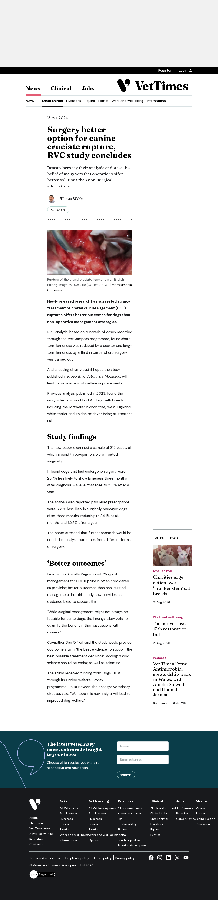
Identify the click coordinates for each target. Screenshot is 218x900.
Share (61, 210)
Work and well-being (127, 101)
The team (36, 823)
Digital (122, 835)
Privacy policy (125, 858)
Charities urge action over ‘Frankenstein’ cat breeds (171, 585)
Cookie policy (102, 858)
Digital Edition (205, 819)
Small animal (52, 101)
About (33, 818)
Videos (200, 808)
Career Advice (186, 819)
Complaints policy (76, 858)
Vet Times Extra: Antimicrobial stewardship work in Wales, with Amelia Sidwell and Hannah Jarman (172, 679)
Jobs (88, 88)
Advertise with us (41, 834)
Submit (126, 775)
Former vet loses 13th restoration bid (170, 628)
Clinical (61, 88)
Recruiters (183, 813)
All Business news (130, 808)
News (33, 88)
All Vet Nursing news (103, 808)
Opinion (94, 840)
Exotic (103, 101)
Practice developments (134, 845)
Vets (30, 101)
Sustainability (127, 824)
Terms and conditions (44, 858)
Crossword (203, 824)
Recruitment (38, 839)
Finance (123, 829)
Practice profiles (129, 840)
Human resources (130, 813)
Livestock (73, 101)
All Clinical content (163, 808)
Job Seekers (184, 808)
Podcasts (202, 813)
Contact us (37, 844)
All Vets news (69, 808)
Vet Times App (39, 828)
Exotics (155, 835)
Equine (90, 101)
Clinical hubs (159, 813)
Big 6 (121, 819)
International (156, 101)
